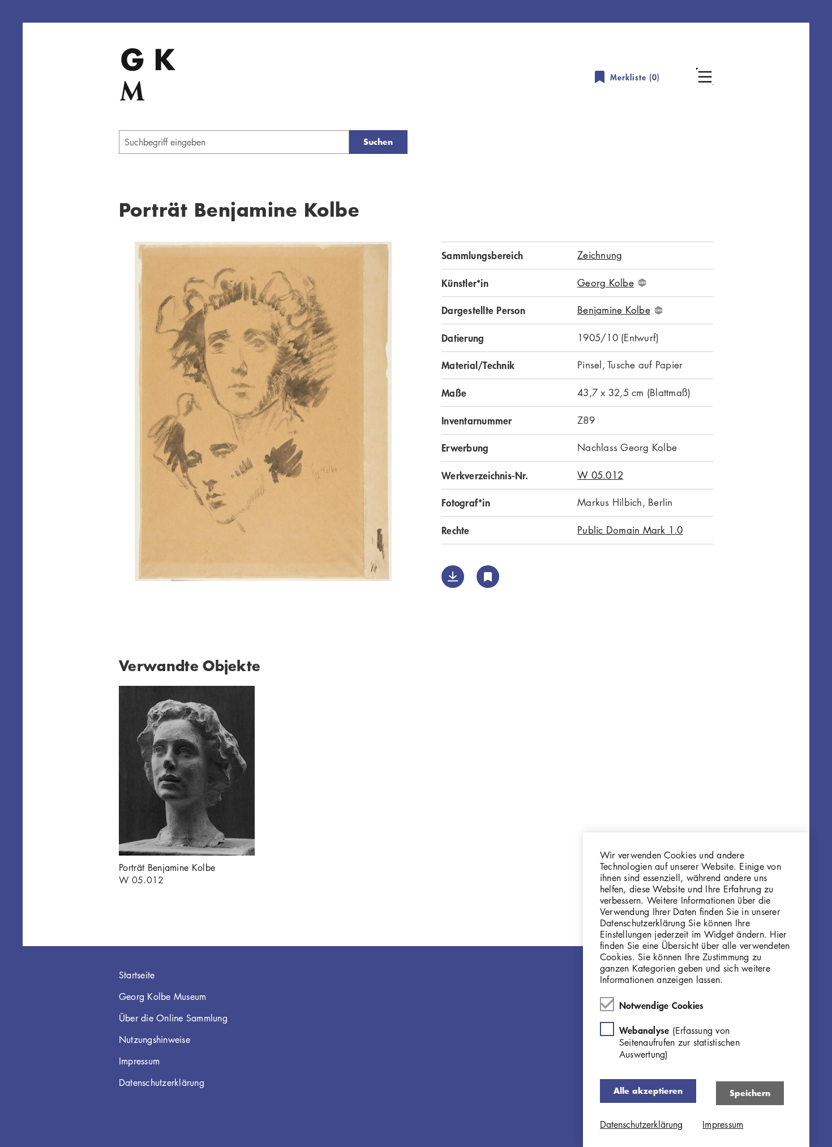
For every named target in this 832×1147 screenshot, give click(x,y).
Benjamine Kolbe (613, 310)
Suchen (378, 142)
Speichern (750, 1093)
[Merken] (488, 576)
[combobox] (234, 142)
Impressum (139, 1061)
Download (452, 576)
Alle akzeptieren (648, 1091)
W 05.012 (600, 475)
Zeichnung (599, 254)
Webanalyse (679, 1042)
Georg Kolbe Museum (163, 996)
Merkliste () (635, 77)
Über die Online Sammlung (173, 1018)
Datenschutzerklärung (161, 1082)
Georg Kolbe (605, 283)
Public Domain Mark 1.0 (630, 529)
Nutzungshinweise (154, 1039)
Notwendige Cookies (661, 1005)
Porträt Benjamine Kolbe (167, 867)
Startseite (137, 975)
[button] (704, 76)
